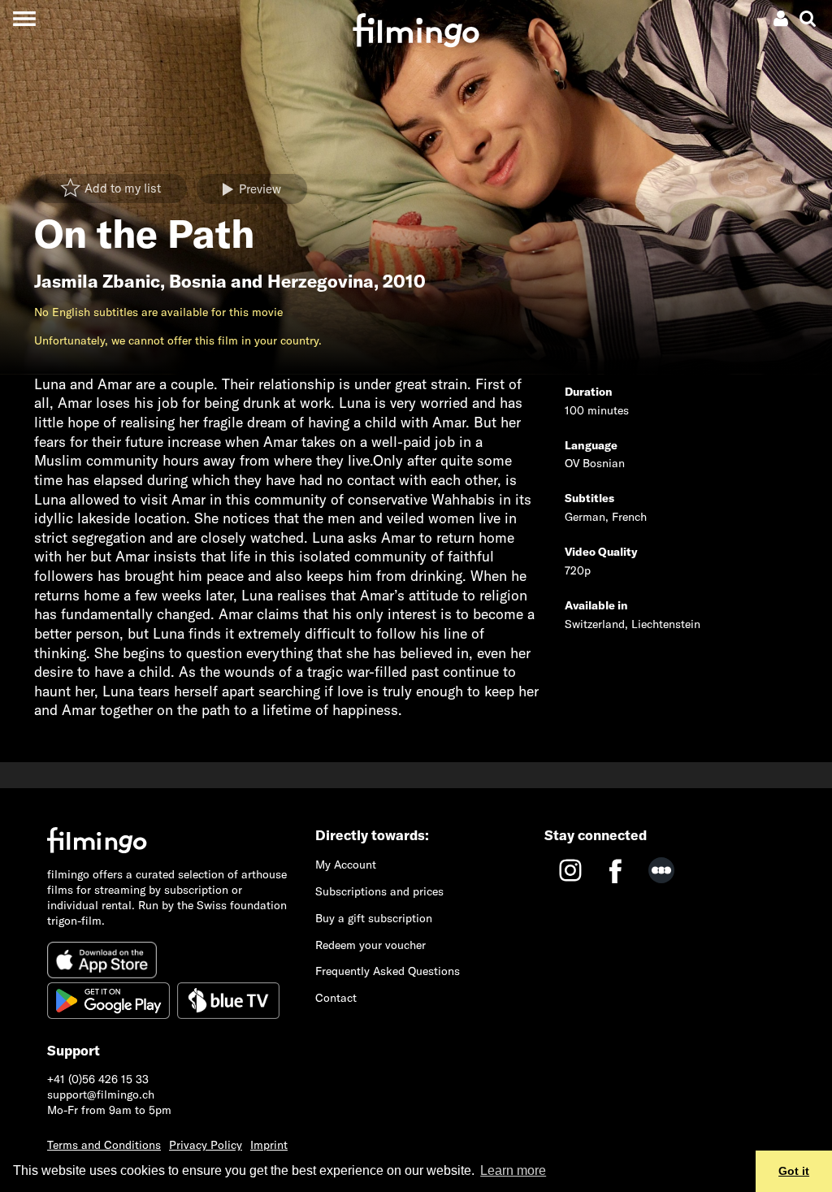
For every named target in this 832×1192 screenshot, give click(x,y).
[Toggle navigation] (24, 18)
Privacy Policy (205, 1145)
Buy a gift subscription (373, 918)
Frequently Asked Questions (387, 971)
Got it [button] (793, 1170)
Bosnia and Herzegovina (271, 281)
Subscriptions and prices (379, 891)
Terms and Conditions (104, 1145)
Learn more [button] (513, 1170)
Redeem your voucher (370, 945)
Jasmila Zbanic (97, 281)
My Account (345, 864)
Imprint (269, 1145)
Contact (336, 997)
